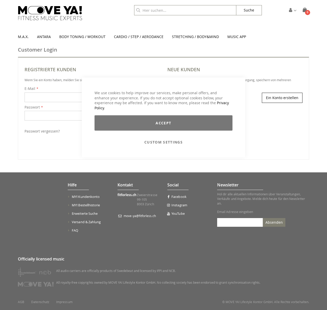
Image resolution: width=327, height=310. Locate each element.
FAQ (75, 230)
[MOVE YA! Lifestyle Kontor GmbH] (50, 13)
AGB (21, 302)
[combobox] (185, 10)
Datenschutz (40, 302)
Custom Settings (163, 142)
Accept (163, 123)
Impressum (64, 302)
